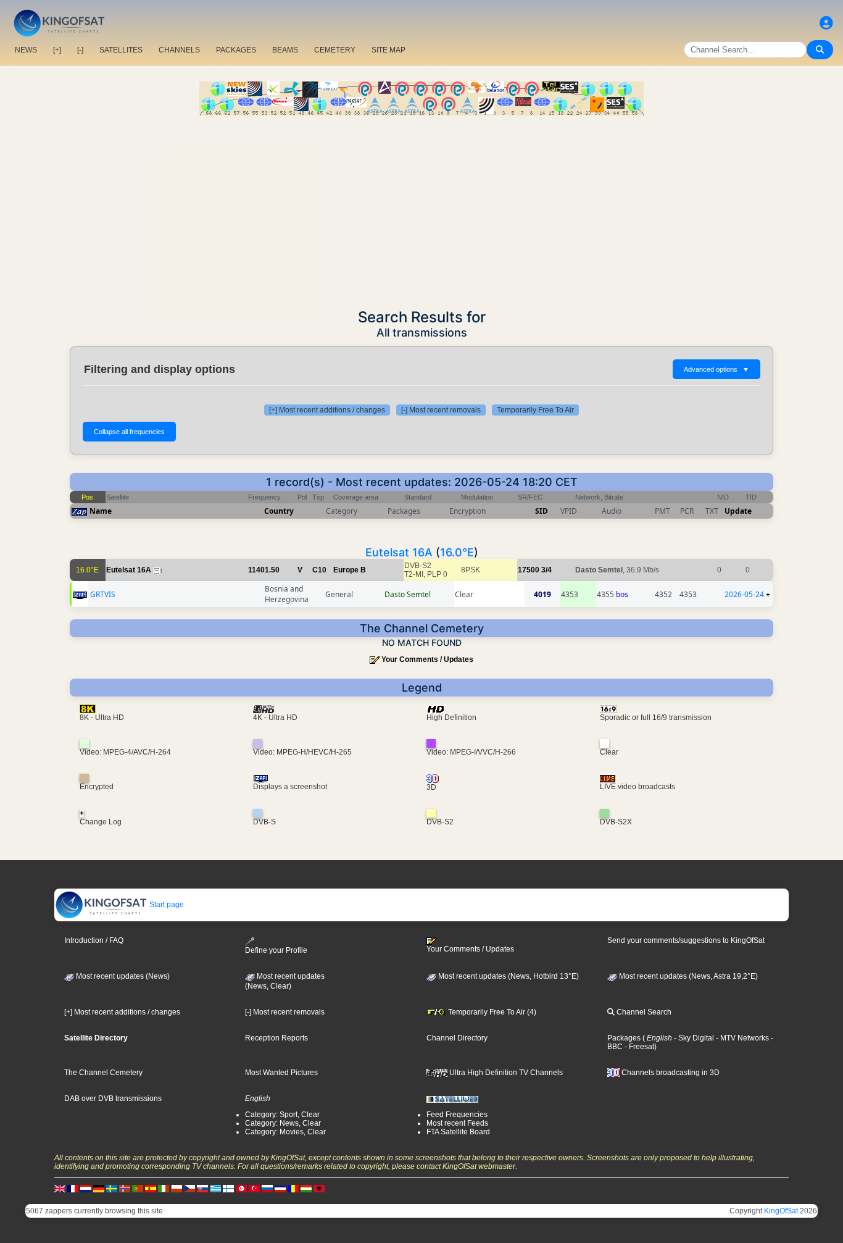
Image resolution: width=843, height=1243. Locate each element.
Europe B (349, 570)
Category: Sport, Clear (282, 1114)
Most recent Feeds (457, 1123)
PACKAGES (236, 50)
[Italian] (163, 1188)
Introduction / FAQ (93, 940)
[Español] (150, 1188)
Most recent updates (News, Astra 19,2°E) (687, 976)
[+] (57, 50)
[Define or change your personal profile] (826, 23)
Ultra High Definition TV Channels (505, 1072)
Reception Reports (276, 1038)
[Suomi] (228, 1188)
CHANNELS (179, 50)
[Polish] (176, 1188)
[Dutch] (85, 1188)
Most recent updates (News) (122, 976)
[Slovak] (202, 1188)
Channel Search (643, 1012)
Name (100, 511)
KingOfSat (781, 1211)
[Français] (72, 1188)
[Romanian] (293, 1188)
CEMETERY (334, 50)
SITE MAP (388, 50)
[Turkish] (254, 1188)
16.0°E (457, 552)
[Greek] (215, 1188)
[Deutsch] (98, 1188)
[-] (80, 50)
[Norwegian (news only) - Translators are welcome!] (124, 1188)
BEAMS (285, 50)
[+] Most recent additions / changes (327, 410)
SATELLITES (121, 50)
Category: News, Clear (283, 1123)
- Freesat (638, 1046)
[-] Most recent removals (441, 410)
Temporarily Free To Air (535, 410)
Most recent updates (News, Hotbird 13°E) (507, 976)
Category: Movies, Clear (285, 1132)
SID (541, 511)
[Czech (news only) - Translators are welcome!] (189, 1188)
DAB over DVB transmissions (113, 1098)
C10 (319, 570)
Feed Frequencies (457, 1114)
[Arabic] (241, 1188)
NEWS (26, 50)
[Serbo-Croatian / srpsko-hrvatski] (280, 1188)
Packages (624, 1038)
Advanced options (716, 369)
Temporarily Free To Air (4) (491, 1012)
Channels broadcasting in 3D (670, 1072)
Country (279, 511)
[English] (59, 1188)
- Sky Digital (693, 1038)
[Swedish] (111, 1188)
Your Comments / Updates (427, 659)
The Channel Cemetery (103, 1072)
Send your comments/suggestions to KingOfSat (686, 940)
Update (738, 511)
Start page (165, 904)
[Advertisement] (421, 208)
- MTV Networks (741, 1038)
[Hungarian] (306, 1188)
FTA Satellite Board (458, 1132)
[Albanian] (319, 1188)
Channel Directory (457, 1038)
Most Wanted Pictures (281, 1072)
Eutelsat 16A (399, 552)
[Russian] (267, 1188)
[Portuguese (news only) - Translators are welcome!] (137, 1188)
